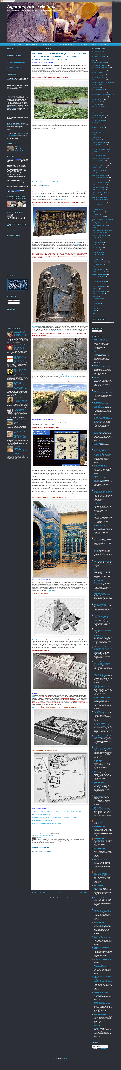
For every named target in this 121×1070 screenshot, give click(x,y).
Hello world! (96, 550)
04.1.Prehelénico (96, 87)
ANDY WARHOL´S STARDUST (101, 605)
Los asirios (35, 326)
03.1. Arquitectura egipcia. (98, 77)
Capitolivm (96, 476)
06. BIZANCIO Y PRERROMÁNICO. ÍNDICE (102, 109)
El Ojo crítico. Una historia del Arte (103, 959)
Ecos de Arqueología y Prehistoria (102, 736)
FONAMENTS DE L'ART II (100, 859)
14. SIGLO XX (95, 237)
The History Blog (98, 431)
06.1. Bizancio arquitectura (98, 112)
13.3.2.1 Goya (95, 227)
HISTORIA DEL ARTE (99, 839)
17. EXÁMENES (96, 303)
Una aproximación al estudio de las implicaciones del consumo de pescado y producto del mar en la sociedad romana (103, 980)
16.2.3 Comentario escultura (98, 276)
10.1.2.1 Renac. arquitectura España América (103, 152)
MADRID (94, 310)
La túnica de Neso (98, 909)
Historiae (96, 514)
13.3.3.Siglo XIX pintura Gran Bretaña (101, 230)
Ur (86, 195)
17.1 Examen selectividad (98, 306)
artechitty (96, 771)
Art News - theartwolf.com (100, 560)
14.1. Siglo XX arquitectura (98, 240)
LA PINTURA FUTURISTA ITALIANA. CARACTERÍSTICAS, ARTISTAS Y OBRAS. (20, 346)
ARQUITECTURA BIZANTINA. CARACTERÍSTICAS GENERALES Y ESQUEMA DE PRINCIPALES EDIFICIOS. (20, 450)
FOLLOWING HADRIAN (99, 580)
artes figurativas (62, 199)
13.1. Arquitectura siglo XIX (98, 216)
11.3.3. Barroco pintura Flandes (99, 197)
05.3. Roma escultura (97, 101)
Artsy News (96, 351)
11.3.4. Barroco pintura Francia (99, 199)
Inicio (61, 892)
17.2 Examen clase (96, 308)
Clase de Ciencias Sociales (100, 898)
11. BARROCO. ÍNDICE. (98, 172)
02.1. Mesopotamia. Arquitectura (45, 835)
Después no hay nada (99, 848)
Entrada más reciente (38, 892)
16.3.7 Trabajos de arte (97, 298)
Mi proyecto (96, 899)
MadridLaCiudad (98, 936)
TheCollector (97, 365)
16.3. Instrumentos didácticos (99, 281)
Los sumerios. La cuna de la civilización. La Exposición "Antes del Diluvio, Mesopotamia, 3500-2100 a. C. (58, 811)
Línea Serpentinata (98, 885)
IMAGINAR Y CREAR (98, 822)
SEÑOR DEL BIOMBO (99, 465)
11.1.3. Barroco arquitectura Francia (100, 180)
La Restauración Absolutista (100, 950)
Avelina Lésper (97, 821)
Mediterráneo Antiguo (99, 723)
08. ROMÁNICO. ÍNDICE (98, 125)
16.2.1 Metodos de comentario (99, 271)
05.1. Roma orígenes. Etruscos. (99, 96)
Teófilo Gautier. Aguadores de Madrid (102, 937)
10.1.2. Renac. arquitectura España (100, 149)
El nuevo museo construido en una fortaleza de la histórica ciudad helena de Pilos (103, 912)
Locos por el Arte (98, 628)
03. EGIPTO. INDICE (97, 72)
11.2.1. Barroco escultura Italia (99, 185)
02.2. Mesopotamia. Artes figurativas (100, 67)
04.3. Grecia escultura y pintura (99, 92)
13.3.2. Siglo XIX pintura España (100, 225)
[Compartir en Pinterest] (58, 833)
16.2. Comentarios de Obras (98, 269)
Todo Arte (96, 872)
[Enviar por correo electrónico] (52, 833)
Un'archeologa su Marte (100, 1014)
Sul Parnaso (97, 711)
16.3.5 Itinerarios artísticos (98, 293)
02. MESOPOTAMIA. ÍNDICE (99, 62)
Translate (103, 1048)
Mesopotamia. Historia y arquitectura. (41, 181)
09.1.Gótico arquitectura (97, 134)
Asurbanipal (55, 330)
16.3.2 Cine (94, 284)
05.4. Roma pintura (96, 104)
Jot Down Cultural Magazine (101, 417)
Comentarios (12, 302)
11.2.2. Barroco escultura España (100, 187)
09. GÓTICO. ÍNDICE (97, 132)
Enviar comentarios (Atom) (63, 898)
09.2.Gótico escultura (97, 137)
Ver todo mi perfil (19, 150)
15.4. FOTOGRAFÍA (97, 259)
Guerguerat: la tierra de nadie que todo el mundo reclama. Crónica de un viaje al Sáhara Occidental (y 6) (103, 420)
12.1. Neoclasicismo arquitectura (100, 207)
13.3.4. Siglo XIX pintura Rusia (99, 232)
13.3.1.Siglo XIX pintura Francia (99, 223)
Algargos (18, 146)
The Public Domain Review (100, 525)
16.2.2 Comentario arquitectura (99, 274)
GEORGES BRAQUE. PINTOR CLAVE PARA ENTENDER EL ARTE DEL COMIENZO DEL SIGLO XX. (21, 399)
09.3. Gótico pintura (96, 139)
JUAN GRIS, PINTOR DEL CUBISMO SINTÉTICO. (20, 410)
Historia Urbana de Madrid (100, 646)
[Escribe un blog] (53, 833)
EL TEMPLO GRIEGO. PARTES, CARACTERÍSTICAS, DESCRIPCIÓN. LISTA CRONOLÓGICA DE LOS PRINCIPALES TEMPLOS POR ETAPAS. (17, 435)
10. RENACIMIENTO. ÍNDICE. (99, 144)
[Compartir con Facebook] (56, 833)
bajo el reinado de (69, 375)
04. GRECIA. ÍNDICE (97, 84)
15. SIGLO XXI (95, 249)
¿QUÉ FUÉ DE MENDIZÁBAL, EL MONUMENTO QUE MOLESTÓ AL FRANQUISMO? (101, 618)
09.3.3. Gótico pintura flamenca (99, 142)
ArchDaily (96, 377)
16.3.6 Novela (95, 296)
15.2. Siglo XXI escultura (98, 254)
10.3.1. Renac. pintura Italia (98, 160)
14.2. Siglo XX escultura (98, 242)
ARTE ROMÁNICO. (98, 961)
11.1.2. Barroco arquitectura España (100, 177)
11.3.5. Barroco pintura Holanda (99, 202)
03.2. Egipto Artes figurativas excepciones (102, 82)
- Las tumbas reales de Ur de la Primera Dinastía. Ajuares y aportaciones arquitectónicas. (55, 817)
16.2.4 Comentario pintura (98, 279)
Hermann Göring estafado (100, 796)
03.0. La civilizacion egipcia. (98, 75)
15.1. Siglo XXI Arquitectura (98, 252)
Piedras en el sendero (99, 1002)
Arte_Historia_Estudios (99, 593)
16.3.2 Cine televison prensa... (99, 286)
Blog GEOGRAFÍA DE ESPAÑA (49, 44)
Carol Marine (97, 761)
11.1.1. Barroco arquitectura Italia (100, 175)
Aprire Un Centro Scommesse (100, 637)
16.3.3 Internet (95, 288)
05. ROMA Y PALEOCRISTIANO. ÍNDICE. (102, 94)
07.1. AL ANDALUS (96, 122)
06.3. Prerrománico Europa (98, 117)
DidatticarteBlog (98, 503)
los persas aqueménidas (70, 376)
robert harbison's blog (99, 826)
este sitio (17, 191)
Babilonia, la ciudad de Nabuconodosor (42, 814)
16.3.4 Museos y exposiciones (99, 291)
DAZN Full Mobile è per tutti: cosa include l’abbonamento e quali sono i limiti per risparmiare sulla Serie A (103, 479)
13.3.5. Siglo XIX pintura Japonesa (100, 235)
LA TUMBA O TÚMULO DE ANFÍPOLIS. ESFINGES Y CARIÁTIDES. (20, 421)
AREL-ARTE (97, 538)
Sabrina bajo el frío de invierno (101, 466)
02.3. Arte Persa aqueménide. (99, 70)
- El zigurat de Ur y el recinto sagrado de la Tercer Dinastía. (47, 823)
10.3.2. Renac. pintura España (99, 165)
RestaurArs (96, 685)
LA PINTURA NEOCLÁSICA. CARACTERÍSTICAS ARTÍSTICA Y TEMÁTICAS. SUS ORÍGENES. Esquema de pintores (21, 334)
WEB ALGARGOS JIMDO (15, 44)
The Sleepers (97, 850)
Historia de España (12, 135)
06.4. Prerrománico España (98, 120)
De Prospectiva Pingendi (99, 700)
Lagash (40, 196)
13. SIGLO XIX (95, 214)
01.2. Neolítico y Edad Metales (99, 56)
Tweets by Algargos (11, 230)
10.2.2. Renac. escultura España (100, 158)
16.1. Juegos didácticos (97, 264)
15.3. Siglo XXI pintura (97, 257)
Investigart (96, 746)
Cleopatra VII (97, 772)
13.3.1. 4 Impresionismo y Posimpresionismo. (103, 219)
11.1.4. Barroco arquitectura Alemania (101, 182)
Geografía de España (21, 133)
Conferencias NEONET (99, 737)
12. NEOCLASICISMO (97, 204)
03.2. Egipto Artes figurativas (99, 79)
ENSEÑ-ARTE (97, 1025)
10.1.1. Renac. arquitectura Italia (100, 147)
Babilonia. (35, 707)
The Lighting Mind (98, 965)
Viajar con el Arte (98, 807)
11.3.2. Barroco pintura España (99, 192)
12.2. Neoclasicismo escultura (99, 209)
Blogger (65, 1058)
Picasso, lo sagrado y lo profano (101, 571)
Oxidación (96, 444)
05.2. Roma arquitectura (97, 99)
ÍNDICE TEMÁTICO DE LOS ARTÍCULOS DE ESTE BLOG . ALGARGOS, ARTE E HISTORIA (83, 44)
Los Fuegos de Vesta (99, 922)
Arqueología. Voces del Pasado (102, 449)
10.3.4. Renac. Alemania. (98, 170)
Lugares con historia (99, 661)
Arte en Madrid (97, 490)
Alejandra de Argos (98, 569)
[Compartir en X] (55, 833)
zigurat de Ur (51, 590)
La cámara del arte (98, 795)
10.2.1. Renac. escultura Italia (99, 155)
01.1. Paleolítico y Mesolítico (99, 54)
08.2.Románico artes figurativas (99, 130)
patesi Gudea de (41, 696)
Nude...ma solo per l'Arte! (99, 1016)
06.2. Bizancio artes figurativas (99, 115)
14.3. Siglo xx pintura (97, 245)
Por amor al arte (98, 760)
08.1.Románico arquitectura (98, 127)
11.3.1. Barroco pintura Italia (98, 189)
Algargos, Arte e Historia (31, 6)
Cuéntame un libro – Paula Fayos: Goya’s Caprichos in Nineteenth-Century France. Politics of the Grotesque (103, 749)
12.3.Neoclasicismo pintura (98, 211)
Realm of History (98, 549)
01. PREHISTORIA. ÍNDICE (98, 51)
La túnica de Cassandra (100, 604)
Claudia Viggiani (98, 635)
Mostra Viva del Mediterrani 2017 (101, 966)
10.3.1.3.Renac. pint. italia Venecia (100, 163)
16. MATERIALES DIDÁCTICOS (100, 262)
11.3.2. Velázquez (96, 194)
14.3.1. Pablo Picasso (97, 247)
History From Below (99, 782)
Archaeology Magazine (99, 339)
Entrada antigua (83, 892)
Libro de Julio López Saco (100, 392)
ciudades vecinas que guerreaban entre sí (64, 195)
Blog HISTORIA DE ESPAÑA (32, 44)
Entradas (11, 300)
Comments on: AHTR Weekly (101, 992)
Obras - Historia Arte (99, 443)
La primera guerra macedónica (101, 516)
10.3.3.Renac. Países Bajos (98, 167)
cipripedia (96, 615)
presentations (39, 185)
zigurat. (43, 585)
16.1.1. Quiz (95, 266)
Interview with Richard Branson (101, 675)
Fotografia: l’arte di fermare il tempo (102, 712)
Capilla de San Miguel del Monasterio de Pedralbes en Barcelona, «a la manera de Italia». (103, 493)
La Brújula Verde (98, 402)
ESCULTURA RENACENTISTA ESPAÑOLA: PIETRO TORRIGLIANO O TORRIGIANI (102, 875)
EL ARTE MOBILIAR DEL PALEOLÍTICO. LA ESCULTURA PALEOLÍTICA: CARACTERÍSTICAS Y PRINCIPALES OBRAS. (21, 372)
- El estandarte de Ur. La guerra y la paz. (42, 820)
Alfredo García (56, 181)
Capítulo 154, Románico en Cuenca (102, 594)
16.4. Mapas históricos (97, 301)
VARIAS (94, 313)
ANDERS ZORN (97, 539)
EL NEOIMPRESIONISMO (100, 840)
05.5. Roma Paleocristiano (98, 106)
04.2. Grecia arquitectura (98, 89)
